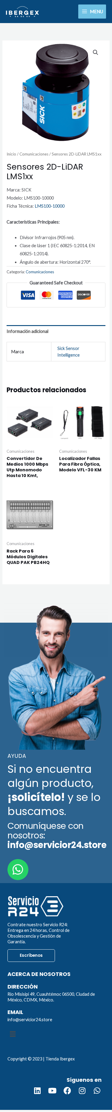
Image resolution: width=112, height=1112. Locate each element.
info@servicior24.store (29, 1019)
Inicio (11, 154)
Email (15, 1012)
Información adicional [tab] (27, 331)
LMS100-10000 (50, 206)
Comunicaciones (33, 154)
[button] (95, 52)
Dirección (22, 986)
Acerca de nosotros (38, 974)
